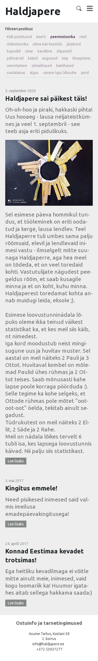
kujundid (14, 51)
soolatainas (16, 73)
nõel (83, 37)
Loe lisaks (16, 461)
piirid (85, 73)
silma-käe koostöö (47, 44)
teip (65, 58)
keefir (41, 37)
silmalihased (42, 66)
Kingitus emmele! (31, 488)
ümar (29, 51)
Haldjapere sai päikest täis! (46, 98)
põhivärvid (15, 58)
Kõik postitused (19, 37)
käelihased (65, 66)
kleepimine (81, 58)
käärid (33, 58)
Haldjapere (33, 11)
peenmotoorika (62, 37)
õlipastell (64, 51)
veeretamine (17, 66)
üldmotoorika (17, 44)
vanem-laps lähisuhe (60, 73)
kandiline (45, 51)
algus (34, 73)
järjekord (74, 44)
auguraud (49, 58)
